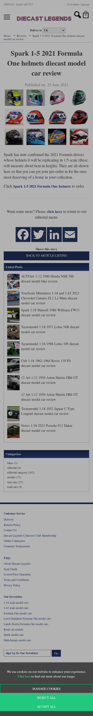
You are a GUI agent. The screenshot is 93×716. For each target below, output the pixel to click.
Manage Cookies (46, 688)
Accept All (46, 706)
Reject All (46, 697)
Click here (24, 676)
